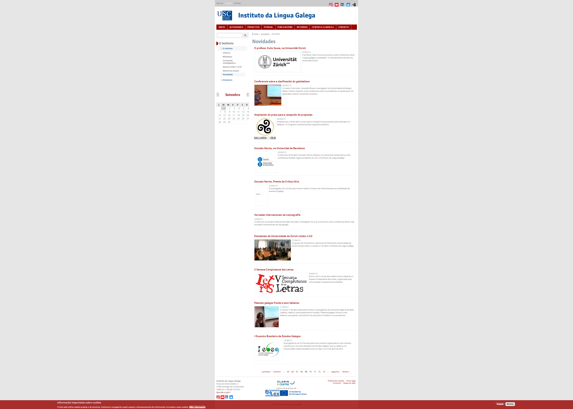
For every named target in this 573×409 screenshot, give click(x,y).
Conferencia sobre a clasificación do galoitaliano (282, 81)
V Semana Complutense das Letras (274, 269)
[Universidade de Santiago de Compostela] (225, 16)
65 (288, 371)
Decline (510, 404)
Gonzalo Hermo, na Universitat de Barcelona (279, 148)
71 (315, 371)
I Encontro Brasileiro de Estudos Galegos (277, 336)
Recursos (302, 27)
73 (324, 371)
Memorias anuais (231, 70)
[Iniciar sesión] (354, 3)
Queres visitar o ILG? (232, 66)
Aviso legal (351, 381)
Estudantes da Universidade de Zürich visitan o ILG (283, 236)
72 (319, 371)
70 (310, 371)
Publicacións (284, 27)
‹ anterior (277, 371)
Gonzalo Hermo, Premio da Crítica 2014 (276, 181)
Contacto (343, 27)
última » (345, 371)
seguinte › (335, 371)
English (220, 3)
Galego (228, 3)
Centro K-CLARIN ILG (323, 27)
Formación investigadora (229, 61)
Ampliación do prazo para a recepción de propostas (283, 114)
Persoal (268, 27)
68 (302, 371)
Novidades (228, 74)
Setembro (232, 95)
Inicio (222, 27)
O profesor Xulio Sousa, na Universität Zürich (280, 48)
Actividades (236, 27)
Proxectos (253, 27)
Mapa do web (349, 383)
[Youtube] (337, 3)
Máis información (197, 407)
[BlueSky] (348, 3)
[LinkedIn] (343, 3)
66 (293, 371)
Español (237, 3)
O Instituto (265, 34)
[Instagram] (331, 3)
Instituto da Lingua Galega (276, 15)
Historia (226, 52)
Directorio (227, 80)
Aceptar (500, 404)
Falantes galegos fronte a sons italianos (276, 302)
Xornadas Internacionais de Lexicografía (277, 214)
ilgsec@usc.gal (223, 392)
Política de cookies (336, 381)
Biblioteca (227, 56)
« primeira (265, 371)
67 (297, 371)
